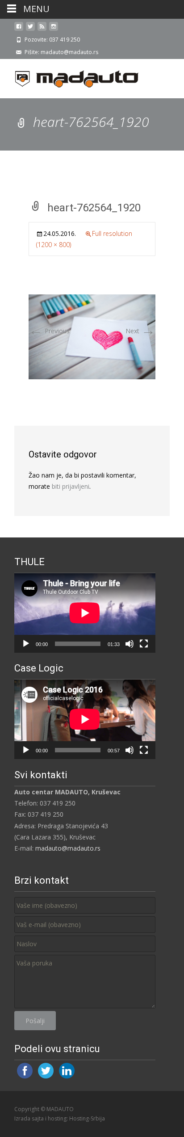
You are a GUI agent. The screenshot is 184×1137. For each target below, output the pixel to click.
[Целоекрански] (143, 643)
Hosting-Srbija (87, 1118)
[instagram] (53, 29)
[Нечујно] (129, 643)
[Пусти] (25, 643)
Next (140, 331)
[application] (84, 613)
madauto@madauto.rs (67, 848)
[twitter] (30, 29)
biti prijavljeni (70, 486)
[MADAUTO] (69, 77)
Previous (49, 331)
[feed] (42, 29)
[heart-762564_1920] (92, 336)
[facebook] (18, 29)
